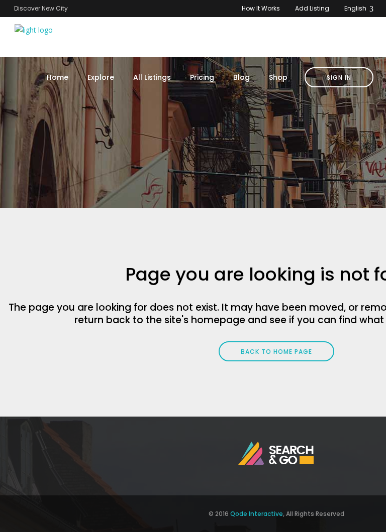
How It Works (261, 8)
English (356, 8)
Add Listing (312, 8)
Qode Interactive (256, 513)
